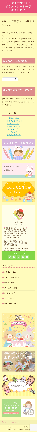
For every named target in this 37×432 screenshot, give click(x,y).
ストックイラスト (14, 126)
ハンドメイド (12, 132)
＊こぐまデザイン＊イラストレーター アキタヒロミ (18, 6)
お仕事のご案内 (13, 118)
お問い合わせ (26, 427)
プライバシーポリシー (13, 427)
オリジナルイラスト (14, 121)
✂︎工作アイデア (13, 124)
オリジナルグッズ (14, 135)
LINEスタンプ (12, 129)
